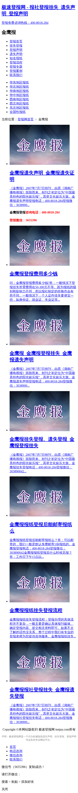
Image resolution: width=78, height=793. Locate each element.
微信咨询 (16, 755)
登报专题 (16, 66)
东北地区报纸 (19, 107)
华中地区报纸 (19, 95)
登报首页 (16, 41)
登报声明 (16, 49)
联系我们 (16, 75)
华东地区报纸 (19, 82)
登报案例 (16, 70)
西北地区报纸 (19, 103)
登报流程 (16, 62)
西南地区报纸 (19, 99)
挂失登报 (16, 45)
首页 (13, 747)
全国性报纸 (18, 112)
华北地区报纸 (19, 86)
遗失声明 (16, 54)
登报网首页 (26, 119)
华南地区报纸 (19, 91)
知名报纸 (16, 58)
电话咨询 (16, 751)
